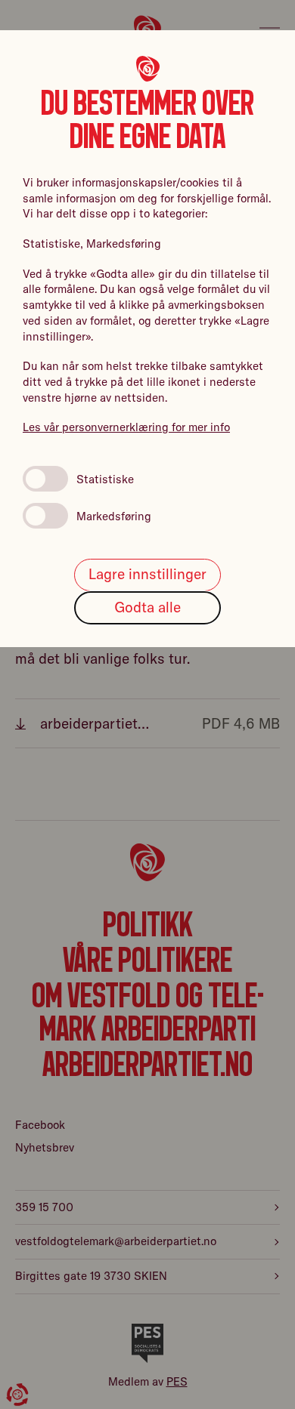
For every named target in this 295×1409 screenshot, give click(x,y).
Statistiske (105, 479)
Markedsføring (113, 516)
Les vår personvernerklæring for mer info (126, 427)
